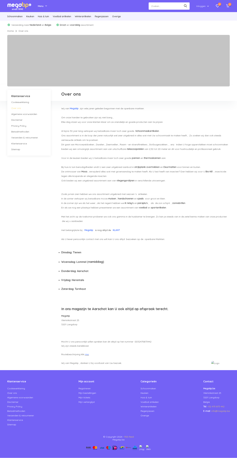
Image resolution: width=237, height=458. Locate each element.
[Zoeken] (186, 6)
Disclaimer (16, 119)
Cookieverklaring (20, 102)
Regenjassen (102, 16)
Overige (116, 16)
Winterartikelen (83, 16)
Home (10, 30)
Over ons (16, 108)
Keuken (30, 16)
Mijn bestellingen (87, 393)
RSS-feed (129, 436)
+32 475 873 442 (215, 406)
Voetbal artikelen (62, 16)
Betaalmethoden (20, 131)
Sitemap (15, 149)
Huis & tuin (43, 16)
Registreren (85, 388)
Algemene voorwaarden (24, 114)
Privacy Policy (18, 125)
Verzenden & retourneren (24, 137)
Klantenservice (19, 143)
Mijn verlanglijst (87, 402)
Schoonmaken (15, 16)
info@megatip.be (220, 411)
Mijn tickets (84, 397)
